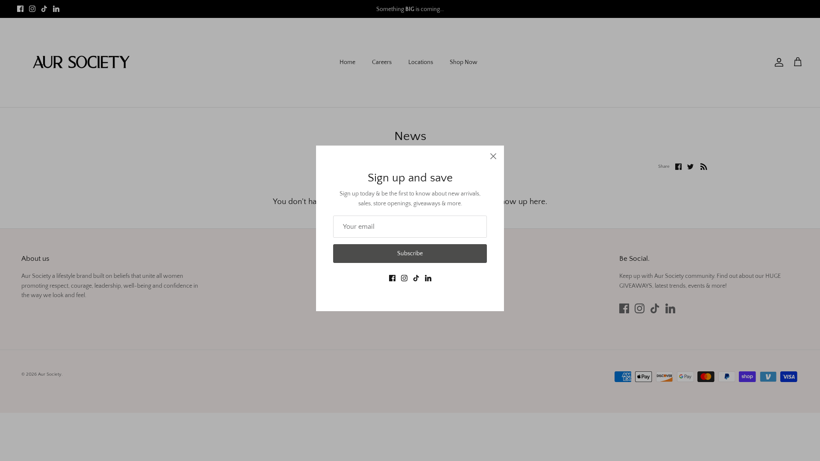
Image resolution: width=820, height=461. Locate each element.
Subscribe (410, 253)
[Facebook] (392, 278)
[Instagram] (404, 278)
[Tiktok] (416, 278)
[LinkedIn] (428, 278)
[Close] (493, 156)
